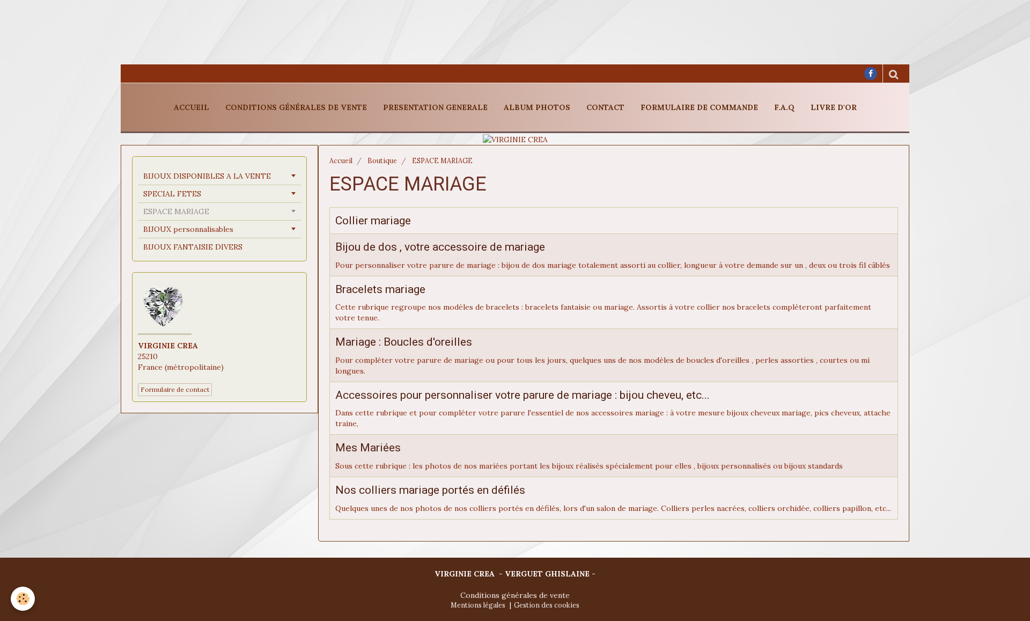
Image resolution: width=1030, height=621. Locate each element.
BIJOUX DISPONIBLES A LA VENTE (207, 176)
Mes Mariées (368, 448)
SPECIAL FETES (172, 194)
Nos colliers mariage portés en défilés (430, 490)
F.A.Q (784, 107)
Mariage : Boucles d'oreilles (403, 342)
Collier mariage (373, 221)
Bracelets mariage (380, 289)
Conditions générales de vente (296, 107)
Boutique (382, 160)
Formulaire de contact (175, 389)
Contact (605, 107)
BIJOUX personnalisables (188, 229)
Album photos (537, 107)
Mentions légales (478, 605)
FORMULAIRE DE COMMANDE (699, 107)
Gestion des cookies (546, 605)
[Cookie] (23, 599)
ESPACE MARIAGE (176, 211)
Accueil (191, 107)
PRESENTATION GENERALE (435, 107)
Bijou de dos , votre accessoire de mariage (440, 246)
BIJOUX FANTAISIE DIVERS (192, 247)
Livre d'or (834, 107)
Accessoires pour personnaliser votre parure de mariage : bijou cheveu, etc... (522, 395)
